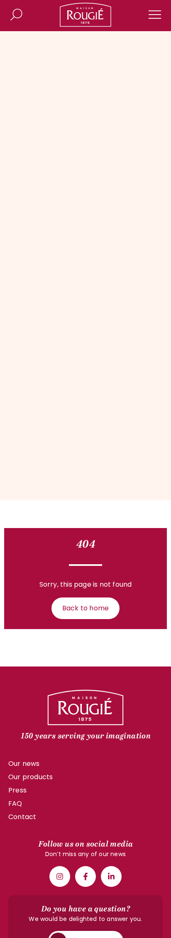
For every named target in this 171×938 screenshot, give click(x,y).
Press (17, 790)
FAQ (15, 803)
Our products (30, 777)
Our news (24, 763)
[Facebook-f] (85, 876)
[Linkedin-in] (111, 876)
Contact (22, 817)
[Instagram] (59, 876)
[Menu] (155, 14)
